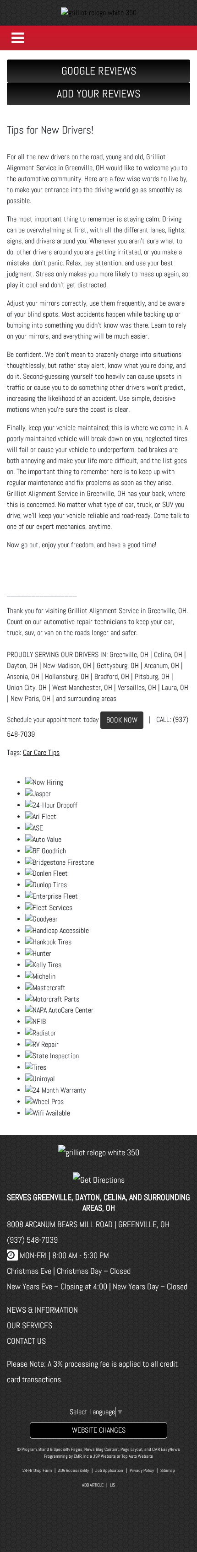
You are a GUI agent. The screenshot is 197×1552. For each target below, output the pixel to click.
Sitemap (167, 1470)
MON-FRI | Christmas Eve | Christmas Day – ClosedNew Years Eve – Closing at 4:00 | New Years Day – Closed (97, 1271)
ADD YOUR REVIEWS (98, 93)
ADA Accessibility (73, 1470)
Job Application (109, 1470)
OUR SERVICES (29, 1325)
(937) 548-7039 (32, 1239)
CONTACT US (26, 1341)
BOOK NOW (121, 720)
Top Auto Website (137, 1456)
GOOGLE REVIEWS (98, 71)
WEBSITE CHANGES (99, 1430)
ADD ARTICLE (93, 1485)
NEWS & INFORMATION (42, 1309)
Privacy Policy (142, 1470)
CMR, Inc (81, 1456)
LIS (112, 1485)
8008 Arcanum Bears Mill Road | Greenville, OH (88, 1224)
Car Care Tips (41, 752)
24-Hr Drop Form (37, 1470)
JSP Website (104, 1456)
